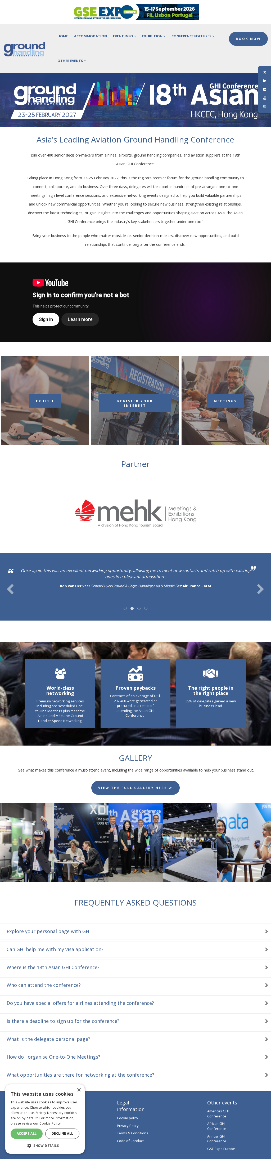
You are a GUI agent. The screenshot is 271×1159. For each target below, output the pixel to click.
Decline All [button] (62, 1133)
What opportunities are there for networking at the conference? (80, 1075)
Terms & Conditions (132, 1133)
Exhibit (45, 401)
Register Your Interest (135, 403)
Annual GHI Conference (216, 1139)
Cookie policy (127, 1118)
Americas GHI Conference (218, 1113)
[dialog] (45, 1119)
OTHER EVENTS (70, 60)
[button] (45, 1145)
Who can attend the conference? (44, 985)
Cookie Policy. (50, 1123)
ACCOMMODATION (90, 36)
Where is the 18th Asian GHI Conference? (53, 967)
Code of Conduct (130, 1140)
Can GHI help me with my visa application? (55, 949)
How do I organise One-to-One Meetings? (53, 1057)
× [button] (79, 1090)
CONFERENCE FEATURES (191, 36)
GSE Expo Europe (221, 1148)
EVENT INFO (123, 36)
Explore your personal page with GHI (49, 931)
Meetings (225, 401)
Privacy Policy (128, 1125)
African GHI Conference (216, 1126)
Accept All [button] (27, 1133)
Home (62, 36)
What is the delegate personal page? (48, 1039)
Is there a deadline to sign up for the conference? (63, 1021)
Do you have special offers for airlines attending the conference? (80, 1003)
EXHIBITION (152, 36)
